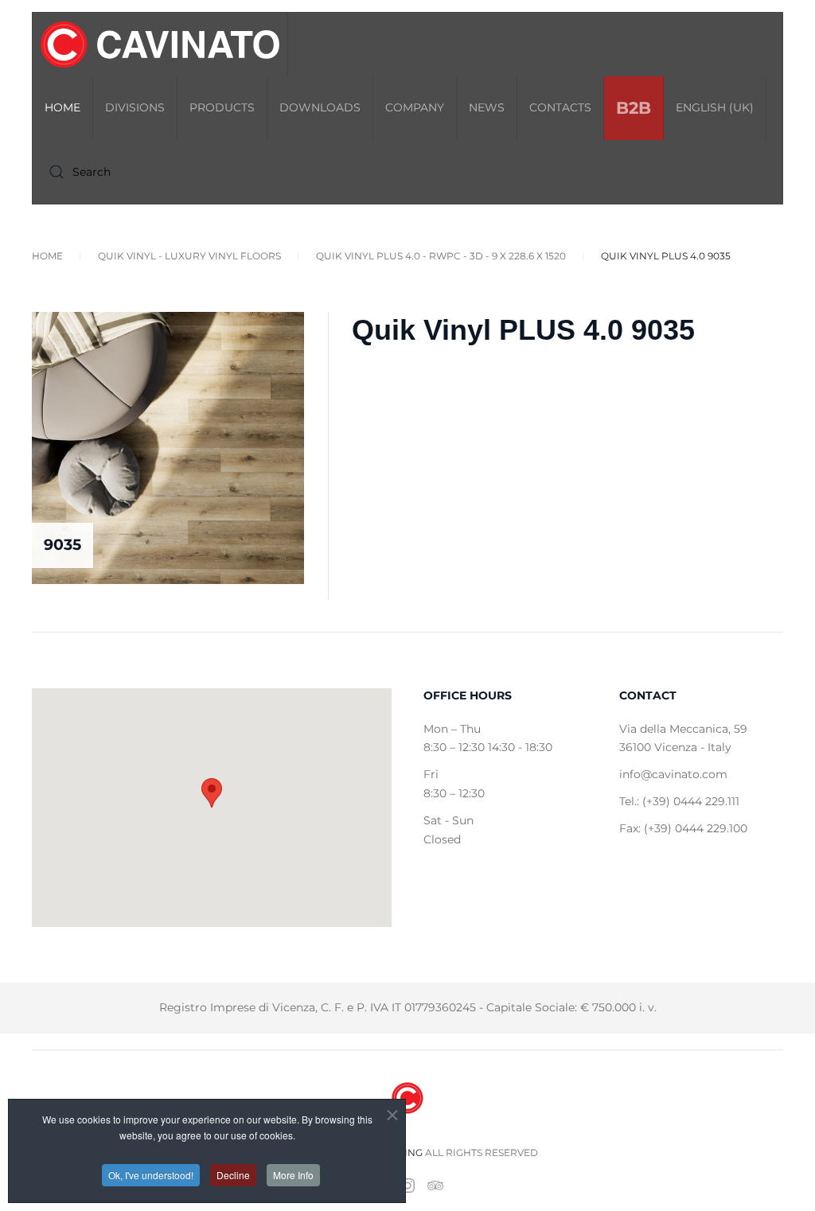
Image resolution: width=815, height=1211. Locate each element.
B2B (633, 108)
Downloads (320, 107)
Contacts (560, 107)
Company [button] (414, 107)
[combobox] (136, 171)
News (487, 107)
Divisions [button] (135, 107)
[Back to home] (160, 44)
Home (62, 107)
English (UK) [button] (715, 107)
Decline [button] (233, 1175)
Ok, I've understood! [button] (150, 1175)
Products (222, 107)
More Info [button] (293, 1175)
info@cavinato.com (673, 774)
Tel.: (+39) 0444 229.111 (679, 801)
